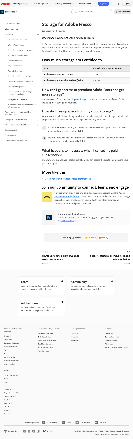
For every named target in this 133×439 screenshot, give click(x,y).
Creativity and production (46, 344)
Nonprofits (74, 337)
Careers (6, 382)
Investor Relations (10, 396)
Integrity (7, 407)
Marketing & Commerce (63, 3)
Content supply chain (44, 337)
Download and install (112, 337)
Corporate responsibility (11, 393)
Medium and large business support (116, 347)
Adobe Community (111, 340)
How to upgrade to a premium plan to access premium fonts (21, 93)
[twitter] (33, 431)
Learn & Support (85, 3)
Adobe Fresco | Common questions (20, 76)
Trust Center (8, 403)
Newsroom (7, 389)
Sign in (127, 3)
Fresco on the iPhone (15, 61)
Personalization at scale (45, 333)
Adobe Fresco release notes (18, 55)
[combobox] (91, 11)
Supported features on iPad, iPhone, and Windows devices (22, 105)
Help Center (109, 333)
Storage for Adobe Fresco (17, 99)
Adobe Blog (7, 414)
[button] (119, 4)
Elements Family (9, 357)
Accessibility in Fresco (15, 71)
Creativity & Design (20, 3)
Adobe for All (8, 410)
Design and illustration (11, 343)
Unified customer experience (47, 340)
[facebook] (24, 431)
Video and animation (10, 346)
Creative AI (7, 336)
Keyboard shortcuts (15, 66)
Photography (8, 339)
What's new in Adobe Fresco (18, 40)
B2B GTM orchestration (45, 347)
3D (5, 354)
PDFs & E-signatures (41, 3)
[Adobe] (5, 3)
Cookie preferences (121, 431)
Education (74, 333)
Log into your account (11, 375)
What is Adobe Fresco (16, 45)
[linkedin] (38, 431)
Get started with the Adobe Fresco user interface (68, 178)
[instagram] (29, 431)
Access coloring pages (16, 87)
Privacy (101, 431)
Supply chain (8, 400)
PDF (5, 350)
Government (75, 340)
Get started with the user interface (20, 81)
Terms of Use (109, 431)
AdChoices (125, 434)
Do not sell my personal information (106, 434)
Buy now (103, 3)
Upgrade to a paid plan (82, 99)
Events (6, 386)
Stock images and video (11, 361)
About (6, 379)
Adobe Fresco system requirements (20, 50)
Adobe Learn (109, 344)
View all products (9, 364)
